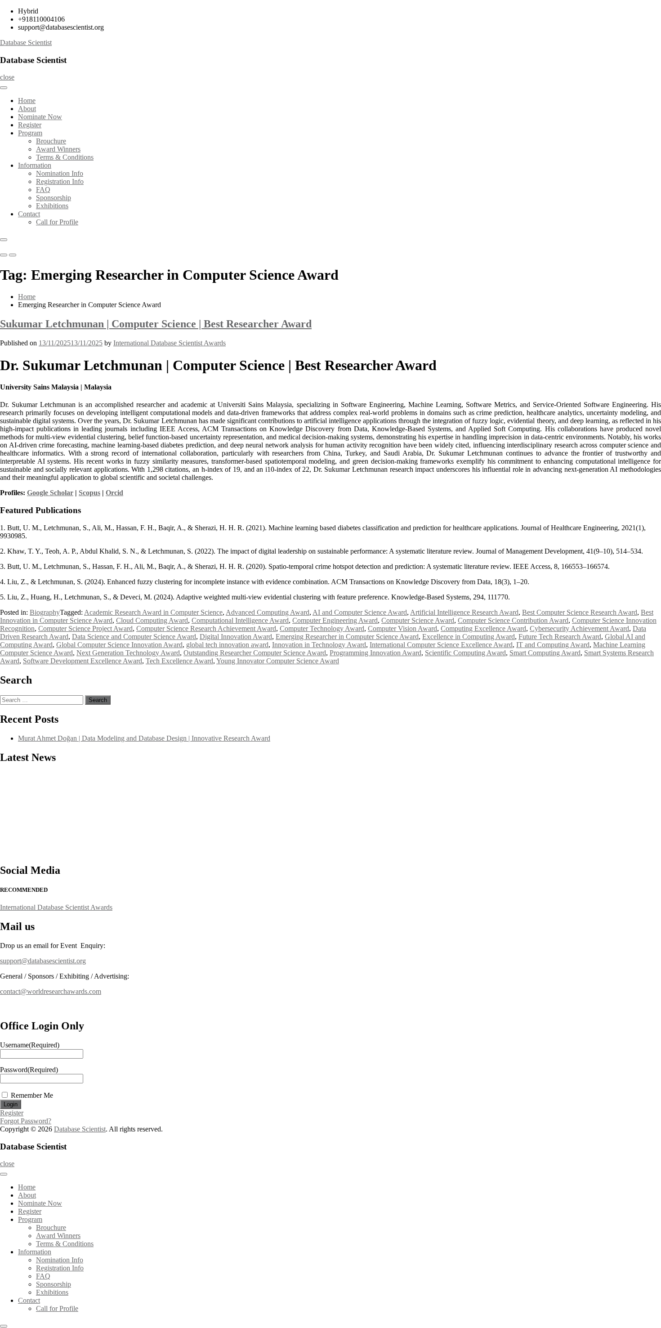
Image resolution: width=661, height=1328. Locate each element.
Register (29, 125)
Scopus (89, 492)
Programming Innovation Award (375, 653)
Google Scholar (50, 492)
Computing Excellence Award (483, 628)
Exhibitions (52, 206)
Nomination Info (59, 173)
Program (30, 133)
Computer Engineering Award (335, 620)
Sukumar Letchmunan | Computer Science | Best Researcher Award (156, 324)
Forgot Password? (25, 1121)
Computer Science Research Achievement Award (206, 628)
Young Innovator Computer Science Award (277, 661)
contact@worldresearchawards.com (50, 991)
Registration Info (60, 181)
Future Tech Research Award (559, 636)
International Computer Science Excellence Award (441, 644)
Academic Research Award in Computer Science (153, 612)
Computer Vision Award (402, 628)
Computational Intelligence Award (240, 620)
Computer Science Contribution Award (513, 620)
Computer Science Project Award (85, 628)
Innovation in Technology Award (319, 644)
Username (29, 1045)
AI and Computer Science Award (360, 612)
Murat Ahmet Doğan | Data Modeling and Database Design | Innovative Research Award (144, 738)
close (7, 77)
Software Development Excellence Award (82, 661)
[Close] (3, 239)
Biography (45, 612)
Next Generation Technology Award (128, 653)
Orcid (114, 492)
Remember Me (32, 1095)
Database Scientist (26, 42)
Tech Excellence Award (179, 661)
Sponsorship (53, 197)
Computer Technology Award (322, 628)
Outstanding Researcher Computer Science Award (254, 653)
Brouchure (51, 141)
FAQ (43, 189)
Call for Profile (57, 222)
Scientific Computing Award (465, 653)
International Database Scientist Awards (169, 343)
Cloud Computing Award (152, 620)
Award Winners (58, 149)
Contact (29, 214)
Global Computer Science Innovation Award (119, 644)
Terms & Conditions (65, 157)
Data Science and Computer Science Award (134, 636)
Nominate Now (40, 117)
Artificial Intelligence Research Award (464, 612)
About (27, 108)
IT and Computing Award (553, 644)
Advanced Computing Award (267, 612)
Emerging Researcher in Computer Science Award (347, 636)
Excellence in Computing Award (468, 636)
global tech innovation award (227, 644)
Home (27, 100)
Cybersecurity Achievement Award (579, 628)
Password (29, 1069)
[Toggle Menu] (3, 87)
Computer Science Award (417, 620)
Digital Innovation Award (236, 636)
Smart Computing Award (545, 653)
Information (34, 165)
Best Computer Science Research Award (579, 612)
